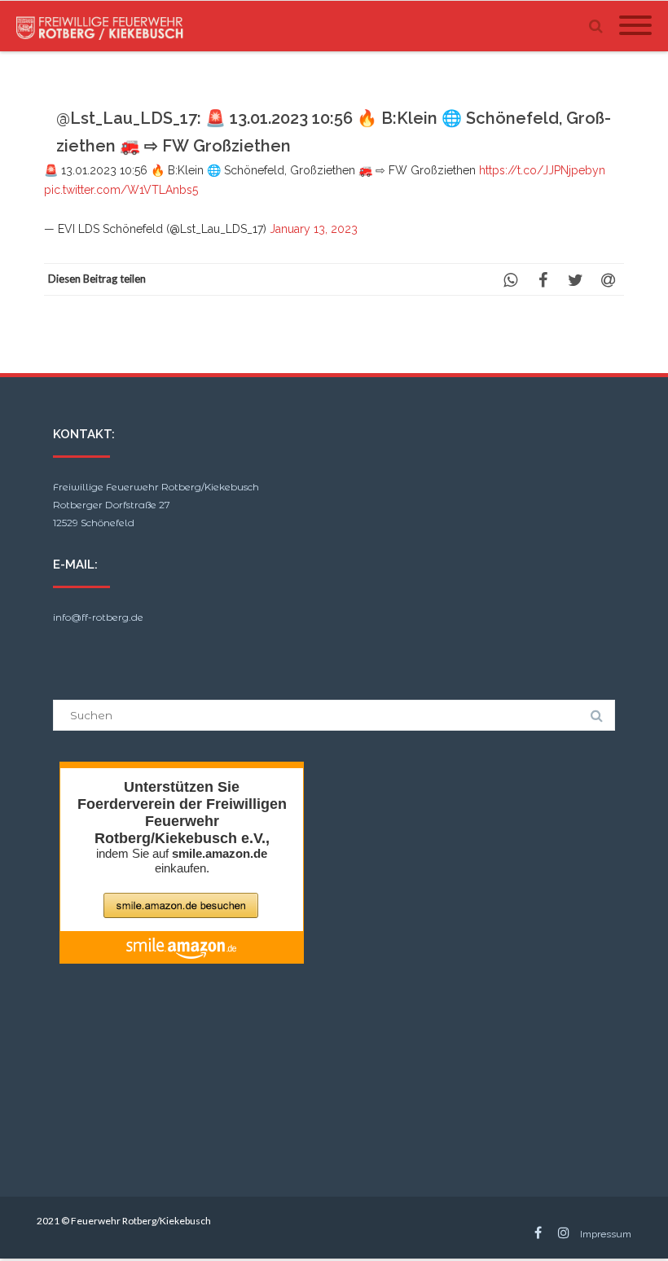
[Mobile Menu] (635, 26)
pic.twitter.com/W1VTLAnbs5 (121, 189)
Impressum (605, 1234)
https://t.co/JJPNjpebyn (542, 170)
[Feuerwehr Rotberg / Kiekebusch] (104, 26)
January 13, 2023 (314, 228)
